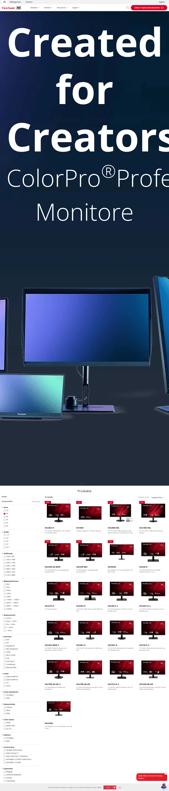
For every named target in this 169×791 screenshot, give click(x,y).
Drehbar (9, 778)
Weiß (8, 713)
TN (7, 683)
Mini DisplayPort (12, 649)
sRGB (8, 722)
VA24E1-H (81, 645)
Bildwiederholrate (11, 581)
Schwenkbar (10, 781)
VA (7, 513)
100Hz (8, 590)
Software (47, 8)
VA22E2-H (81, 606)
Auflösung (8, 553)
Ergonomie (8, 769)
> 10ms (9, 630)
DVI (7, 643)
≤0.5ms (8, 618)
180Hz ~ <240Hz (12, 603)
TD (7, 510)
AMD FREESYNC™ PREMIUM (17, 756)
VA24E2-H (49, 527)
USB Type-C (10, 661)
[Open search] (128, 7)
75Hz (8, 587)
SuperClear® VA (12, 679)
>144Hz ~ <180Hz (12, 600)
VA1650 (79, 527)
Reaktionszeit (9, 615)
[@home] (4, 2)
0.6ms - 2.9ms (11, 621)
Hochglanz (10, 695)
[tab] (79, 483)
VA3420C (49, 723)
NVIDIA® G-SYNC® (13, 762)
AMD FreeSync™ (12, 753)
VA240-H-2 (113, 606)
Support (162, 2)
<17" (8, 535)
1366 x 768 (10, 556)
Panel (6, 674)
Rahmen (7, 735)
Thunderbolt (10, 664)
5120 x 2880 (10, 575)
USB (7, 658)
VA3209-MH (81, 567)
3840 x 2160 (10, 572)
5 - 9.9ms (9, 627)
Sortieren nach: (143, 497)
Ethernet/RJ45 (11, 667)
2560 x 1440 (10, 563)
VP (7, 520)
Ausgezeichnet (157, 497)
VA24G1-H (112, 645)
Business (29, 2)
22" (7, 538)
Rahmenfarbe (9, 704)
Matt (8, 698)
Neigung (9, 771)
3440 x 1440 (10, 566)
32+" (8, 547)
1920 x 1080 (10, 559)
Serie (6, 507)
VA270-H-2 (144, 645)
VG (7, 516)
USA (108, 787)
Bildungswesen (15, 2)
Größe (6, 532)
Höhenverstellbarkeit (13, 775)
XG (7, 526)
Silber (8, 710)
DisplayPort (10, 646)
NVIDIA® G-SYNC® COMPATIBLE (18, 759)
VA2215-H (49, 606)
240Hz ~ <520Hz (12, 606)
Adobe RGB (10, 726)
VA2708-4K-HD (83, 684)
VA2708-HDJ (145, 527)
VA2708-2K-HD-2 (52, 684)
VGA (7, 640)
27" (7, 544)
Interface (8, 637)
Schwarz (9, 707)
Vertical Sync (9, 747)
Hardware (33, 8)
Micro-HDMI (10, 655)
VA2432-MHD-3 (52, 645)
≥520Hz (9, 609)
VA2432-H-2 (144, 606)
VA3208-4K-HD (146, 684)
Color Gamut (9, 719)
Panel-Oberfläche (11, 692)
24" (7, 541)
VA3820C (112, 567)
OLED (8, 686)
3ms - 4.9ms (10, 624)
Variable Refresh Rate (14, 750)
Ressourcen (61, 8)
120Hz (8, 593)
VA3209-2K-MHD (52, 567)
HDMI (8, 652)
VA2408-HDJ (113, 527)
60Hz (8, 584)
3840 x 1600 (10, 569)
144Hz (8, 596)
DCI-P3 (8, 729)
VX (7, 523)
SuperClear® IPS (12, 676)
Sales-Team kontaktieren (147, 7)
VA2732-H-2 (113, 684)
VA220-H (143, 567)
